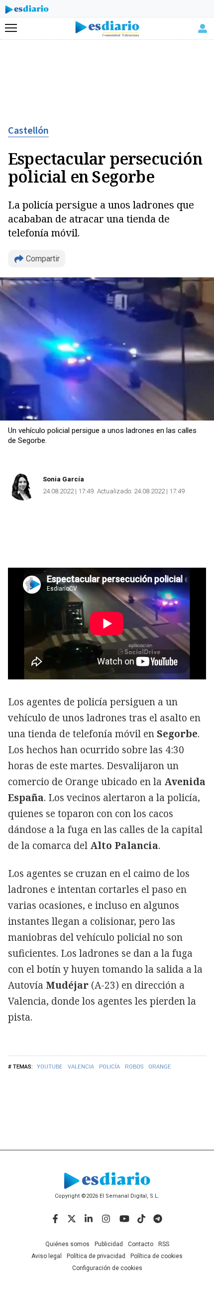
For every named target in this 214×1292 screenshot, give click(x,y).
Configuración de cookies (107, 1268)
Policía (109, 1067)
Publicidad (109, 1244)
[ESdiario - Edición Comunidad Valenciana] (107, 28)
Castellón (28, 131)
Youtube (50, 1067)
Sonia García (63, 479)
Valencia (81, 1067)
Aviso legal (46, 1256)
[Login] (203, 28)
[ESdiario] (27, 10)
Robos (134, 1067)
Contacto (140, 1244)
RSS (163, 1244)
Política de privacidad (96, 1256)
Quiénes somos (67, 1244)
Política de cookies (156, 1256)
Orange (159, 1067)
